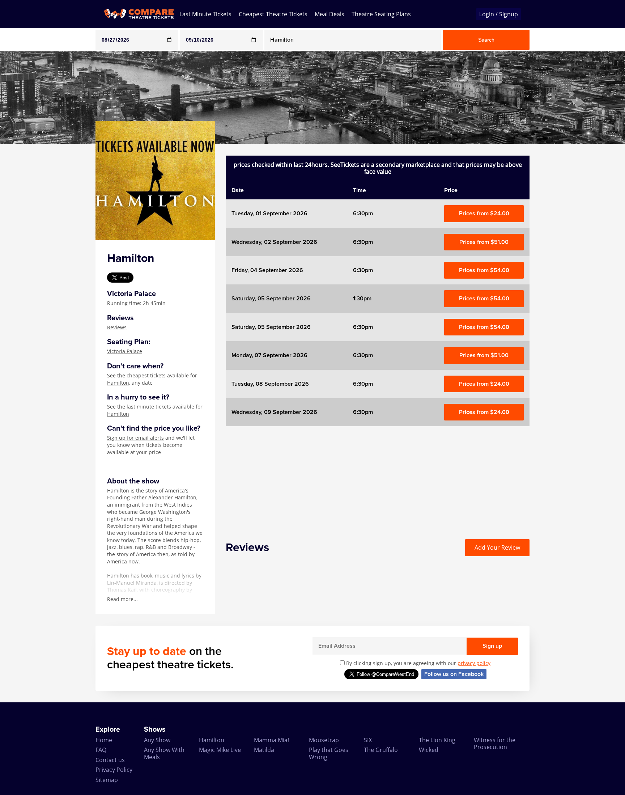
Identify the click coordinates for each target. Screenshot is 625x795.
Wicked (428, 750)
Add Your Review (497, 547)
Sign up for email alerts (135, 437)
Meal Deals (329, 14)
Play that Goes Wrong (328, 753)
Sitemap (106, 780)
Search (486, 40)
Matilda (264, 750)
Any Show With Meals (164, 753)
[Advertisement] (29, 252)
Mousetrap (324, 740)
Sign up (492, 646)
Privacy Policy (113, 770)
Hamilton (211, 740)
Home (103, 740)
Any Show (157, 740)
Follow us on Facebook (454, 674)
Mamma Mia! (271, 740)
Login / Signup (498, 14)
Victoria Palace (124, 351)
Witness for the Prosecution (494, 743)
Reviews (117, 327)
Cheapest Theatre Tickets (273, 14)
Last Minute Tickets (205, 14)
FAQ (100, 750)
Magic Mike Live (220, 750)
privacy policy (474, 663)
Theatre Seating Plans (381, 14)
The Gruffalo (381, 750)
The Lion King (437, 740)
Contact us (110, 760)
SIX (368, 740)
